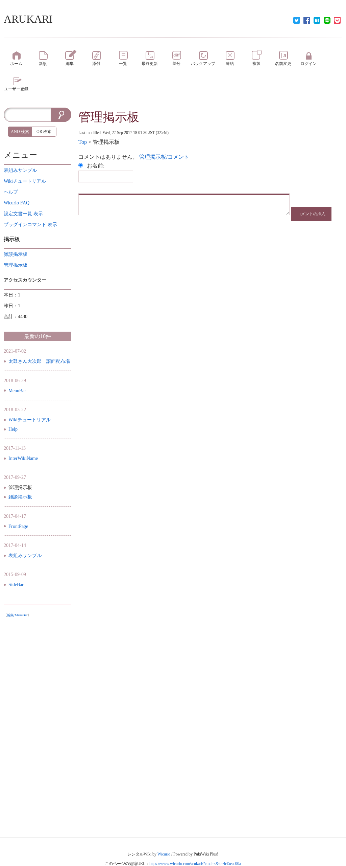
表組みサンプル (25, 555)
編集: (17, 615)
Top (82, 142)
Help (13, 429)
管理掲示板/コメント (164, 157)
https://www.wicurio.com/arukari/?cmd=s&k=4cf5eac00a (195, 863)
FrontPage (18, 526)
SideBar (16, 584)
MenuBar (17, 390)
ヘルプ (11, 192)
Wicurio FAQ (16, 202)
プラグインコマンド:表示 (30, 224)
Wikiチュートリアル (29, 419)
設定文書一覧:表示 (23, 213)
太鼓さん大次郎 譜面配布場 (39, 361)
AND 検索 (20, 131)
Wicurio (163, 854)
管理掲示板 (108, 117)
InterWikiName (23, 458)
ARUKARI (28, 19)
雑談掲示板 (20, 496)
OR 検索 (43, 131)
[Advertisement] (37, 721)
